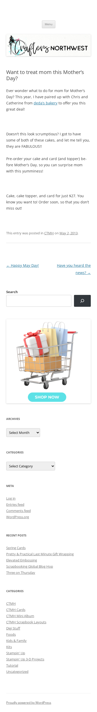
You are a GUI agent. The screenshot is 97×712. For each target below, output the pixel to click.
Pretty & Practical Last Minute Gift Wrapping (40, 554)
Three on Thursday (20, 572)
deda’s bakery (45, 103)
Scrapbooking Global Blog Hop (29, 566)
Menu (49, 24)
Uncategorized (17, 671)
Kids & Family (16, 640)
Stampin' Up (15, 653)
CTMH (49, 233)
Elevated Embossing (21, 560)
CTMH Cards (15, 609)
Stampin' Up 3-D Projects (25, 659)
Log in (11, 498)
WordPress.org (17, 517)
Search (12, 291)
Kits (9, 646)
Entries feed (15, 504)
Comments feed (18, 510)
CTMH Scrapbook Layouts (26, 622)
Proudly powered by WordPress (28, 702)
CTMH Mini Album (20, 616)
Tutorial (12, 665)
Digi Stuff (13, 628)
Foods (11, 634)
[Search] (82, 301)
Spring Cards (16, 547)
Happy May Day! (22, 265)
